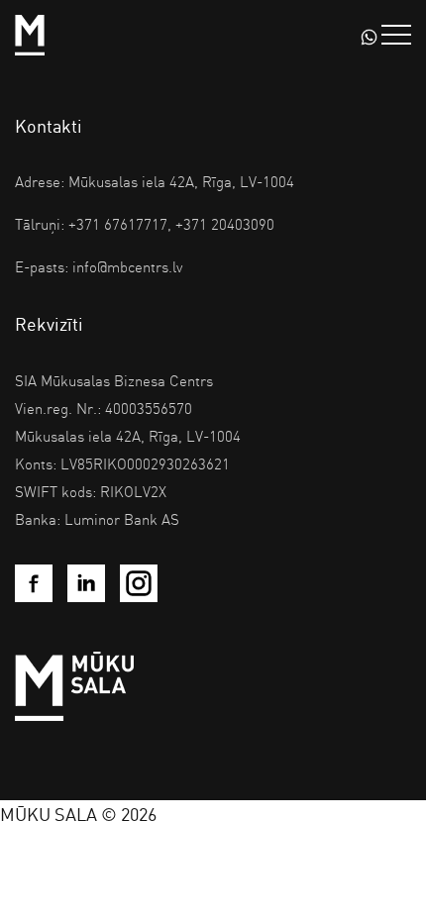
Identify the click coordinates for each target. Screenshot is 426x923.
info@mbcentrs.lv (127, 266)
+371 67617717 (117, 224)
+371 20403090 (224, 224)
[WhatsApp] (369, 35)
